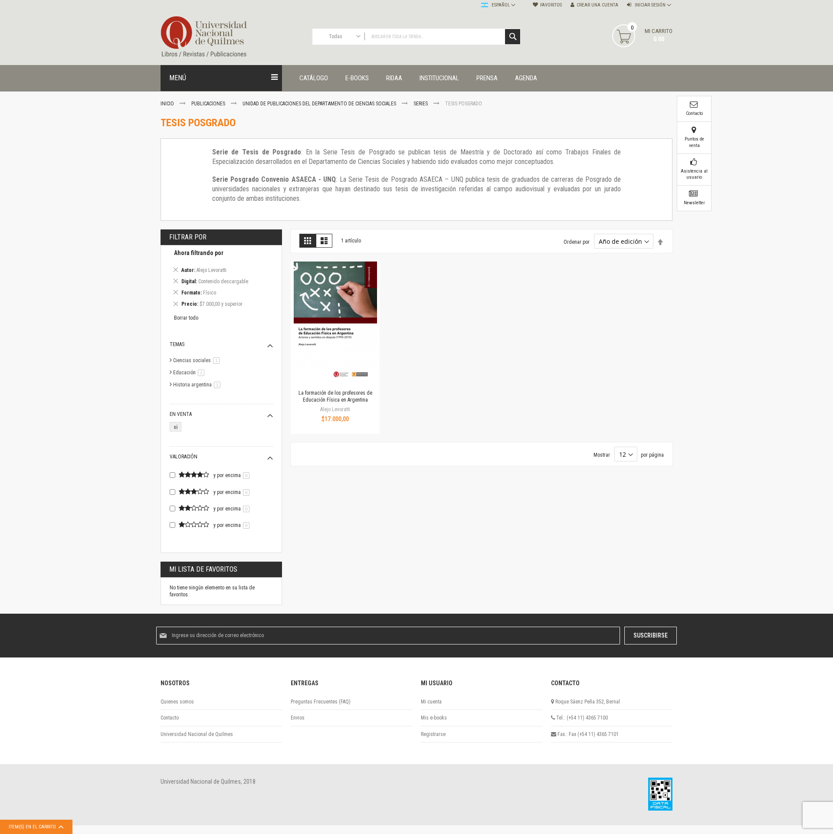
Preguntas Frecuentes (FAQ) (321, 702)
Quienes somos (177, 702)
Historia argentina (198, 385)
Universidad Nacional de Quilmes (197, 734)
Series (421, 104)
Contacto (170, 718)
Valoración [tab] (183, 457)
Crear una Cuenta (597, 5)
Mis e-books (434, 718)
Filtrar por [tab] (188, 237)
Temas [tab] (177, 344)
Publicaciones (208, 104)
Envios (298, 718)
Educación (190, 373)
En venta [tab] (181, 414)
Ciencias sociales (198, 360)
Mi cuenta (431, 702)
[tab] (221, 279)
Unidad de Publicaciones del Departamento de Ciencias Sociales (320, 104)
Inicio (168, 104)
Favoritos (551, 5)
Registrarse (433, 734)
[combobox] (416, 36)
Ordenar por (577, 242)
